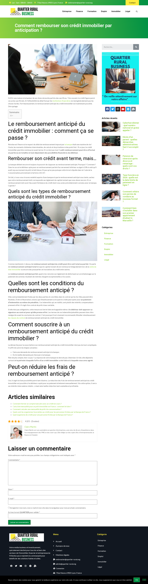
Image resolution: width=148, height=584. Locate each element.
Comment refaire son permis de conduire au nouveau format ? (131, 196)
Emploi (104, 11)
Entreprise (66, 11)
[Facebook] (107, 109)
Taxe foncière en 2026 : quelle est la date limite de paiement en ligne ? (131, 180)
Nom (10, 489)
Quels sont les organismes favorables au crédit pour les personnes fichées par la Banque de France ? (52, 412)
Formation (92, 11)
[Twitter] (112, 109)
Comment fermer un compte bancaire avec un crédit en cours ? (37, 404)
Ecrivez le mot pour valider (24, 512)
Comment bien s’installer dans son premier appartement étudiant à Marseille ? (130, 214)
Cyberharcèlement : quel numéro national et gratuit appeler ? (131, 127)
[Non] (144, 580)
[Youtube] (123, 109)
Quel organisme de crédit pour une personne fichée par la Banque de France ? (43, 415)
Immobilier (116, 11)
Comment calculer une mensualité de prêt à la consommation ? (37, 409)
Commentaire (14, 460)
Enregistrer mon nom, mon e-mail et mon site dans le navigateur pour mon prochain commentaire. (48, 508)
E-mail (11, 498)
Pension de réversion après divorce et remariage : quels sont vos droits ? (130, 162)
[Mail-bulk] (133, 109)
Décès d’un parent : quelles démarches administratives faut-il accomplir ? (131, 143)
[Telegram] (128, 109)
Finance (79, 11)
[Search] (136, 47)
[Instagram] (118, 109)
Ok (136, 580)
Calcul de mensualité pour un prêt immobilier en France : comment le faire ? (42, 406)
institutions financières (62, 101)
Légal (127, 11)
